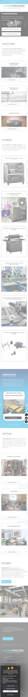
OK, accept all (10, 685)
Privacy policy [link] (10, 694)
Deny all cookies (11, 688)
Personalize (10, 691)
